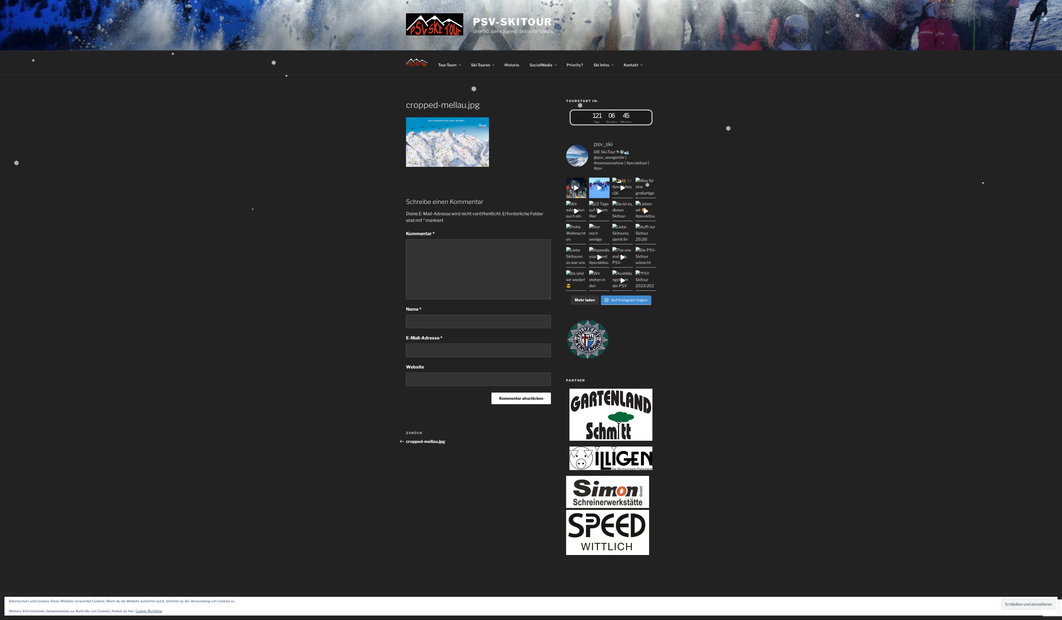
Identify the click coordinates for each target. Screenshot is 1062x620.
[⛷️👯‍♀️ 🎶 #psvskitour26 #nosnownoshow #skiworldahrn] (622, 188)
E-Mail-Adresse (424, 338)
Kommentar (420, 233)
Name (413, 309)
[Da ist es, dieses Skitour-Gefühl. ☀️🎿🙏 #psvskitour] (622, 211)
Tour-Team (447, 65)
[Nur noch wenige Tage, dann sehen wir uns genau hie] (599, 234)
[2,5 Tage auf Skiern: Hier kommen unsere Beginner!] (599, 211)
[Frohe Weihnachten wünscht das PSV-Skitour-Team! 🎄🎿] (576, 234)
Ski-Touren (480, 65)
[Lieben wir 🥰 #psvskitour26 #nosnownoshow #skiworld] (646, 211)
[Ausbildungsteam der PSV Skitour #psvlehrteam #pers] (622, 280)
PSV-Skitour (512, 22)
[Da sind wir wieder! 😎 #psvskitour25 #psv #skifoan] (576, 280)
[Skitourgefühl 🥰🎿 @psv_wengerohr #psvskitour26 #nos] (576, 188)
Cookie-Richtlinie (149, 611)
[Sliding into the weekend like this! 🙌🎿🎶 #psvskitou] (599, 188)
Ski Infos (601, 65)
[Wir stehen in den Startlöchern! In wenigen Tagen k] (599, 280)
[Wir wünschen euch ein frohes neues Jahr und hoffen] (576, 211)
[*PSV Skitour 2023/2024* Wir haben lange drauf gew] (646, 280)
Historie (511, 65)
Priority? (575, 65)
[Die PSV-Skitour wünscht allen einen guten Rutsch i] (646, 257)
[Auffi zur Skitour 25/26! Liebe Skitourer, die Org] (646, 234)
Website (415, 367)
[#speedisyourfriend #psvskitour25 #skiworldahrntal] (599, 257)
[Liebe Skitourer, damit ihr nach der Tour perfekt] (622, 234)
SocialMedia (541, 65)
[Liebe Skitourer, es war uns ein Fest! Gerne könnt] (576, 257)
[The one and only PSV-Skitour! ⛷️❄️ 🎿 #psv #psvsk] (622, 257)
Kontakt (631, 65)
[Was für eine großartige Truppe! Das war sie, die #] (646, 188)
